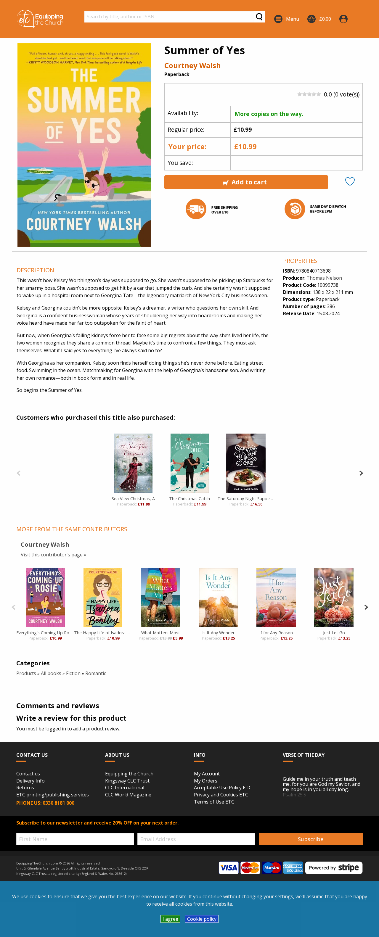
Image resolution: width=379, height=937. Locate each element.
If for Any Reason (276, 632)
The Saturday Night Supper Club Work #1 (246, 498)
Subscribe (310, 839)
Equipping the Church (129, 774)
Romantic (95, 673)
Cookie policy (201, 919)
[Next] (361, 472)
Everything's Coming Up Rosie (45, 632)
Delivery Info (30, 781)
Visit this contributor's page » (53, 554)
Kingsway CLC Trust (127, 781)
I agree (170, 919)
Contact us (28, 774)
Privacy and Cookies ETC (221, 795)
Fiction (73, 673)
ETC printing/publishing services (52, 795)
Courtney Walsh (192, 65)
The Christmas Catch (189, 498)
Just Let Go (334, 632)
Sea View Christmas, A (133, 498)
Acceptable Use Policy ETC (223, 788)
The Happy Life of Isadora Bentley (103, 632)
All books (51, 673)
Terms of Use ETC (214, 802)
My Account (207, 774)
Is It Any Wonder (218, 632)
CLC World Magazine (128, 795)
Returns (25, 788)
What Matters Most (160, 632)
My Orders (205, 781)
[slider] (309, 94)
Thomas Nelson (324, 278)
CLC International (124, 788)
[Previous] (18, 472)
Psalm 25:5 (294, 794)
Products (26, 673)
